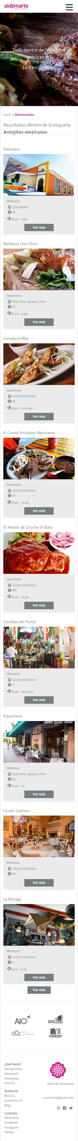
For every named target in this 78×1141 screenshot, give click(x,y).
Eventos (9, 1083)
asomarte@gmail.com (58, 1098)
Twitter (9, 1132)
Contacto (10, 1113)
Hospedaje (11, 1078)
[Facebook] (64, 1109)
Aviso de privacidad (60, 1084)
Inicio (7, 115)
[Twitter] (71, 1109)
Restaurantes (13, 1069)
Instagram (11, 1127)
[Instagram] (58, 1109)
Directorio (11, 1074)
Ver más (39, 227)
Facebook (10, 1123)
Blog (7, 1105)
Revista (9, 1096)
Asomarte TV (13, 1100)
